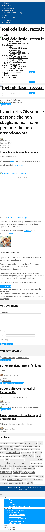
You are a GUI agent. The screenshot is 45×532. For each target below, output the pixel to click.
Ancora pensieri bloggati (18, 217)
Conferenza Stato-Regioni (29, 446)
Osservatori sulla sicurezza (29, 466)
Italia (38, 456)
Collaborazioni (10, 17)
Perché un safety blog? (13, 13)
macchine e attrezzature (17, 460)
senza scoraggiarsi (22, 476)
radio (13, 468)
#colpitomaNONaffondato (18, 48)
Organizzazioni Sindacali (10, 466)
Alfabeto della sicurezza (17, 62)
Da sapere (8, 10)
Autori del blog (10, 8)
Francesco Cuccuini (10, 140)
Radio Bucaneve (10, 75)
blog (40, 443)
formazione (13, 452)
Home (6, 3)
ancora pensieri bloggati (15, 443)
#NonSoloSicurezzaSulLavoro (20, 43)
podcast (40, 466)
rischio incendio (21, 468)
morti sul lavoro (34, 459)
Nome (3, 331)
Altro (6, 35)
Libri (10, 49)
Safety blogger (10, 15)
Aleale (12, 161)
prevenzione (5, 468)
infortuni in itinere (5, 456)
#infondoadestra (15, 51)
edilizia (20, 449)
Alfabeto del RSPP (15, 60)
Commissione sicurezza (9, 446)
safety (17, 472)
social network (14, 479)
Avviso (7, 22)
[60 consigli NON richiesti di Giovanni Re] (5, 380)
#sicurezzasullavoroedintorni (12, 383)
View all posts (5, 286)
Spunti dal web (10, 77)
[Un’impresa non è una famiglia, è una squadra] (19, 407)
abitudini (3, 443)
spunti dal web (28, 479)
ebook (10, 233)
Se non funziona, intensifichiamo (21, 365)
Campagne (8, 46)
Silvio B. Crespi (33, 476)
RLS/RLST (31, 468)
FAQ (6, 63)
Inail (33, 452)
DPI (15, 449)
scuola (14, 476)
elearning (26, 449)
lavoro (2, 460)
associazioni (30, 443)
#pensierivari (5, 104)
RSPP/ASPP (6, 472)
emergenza (34, 449)
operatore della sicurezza (15, 463)
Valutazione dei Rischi (17, 483)
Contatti (7, 20)
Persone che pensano (16, 68)
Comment (4, 312)
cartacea (27, 230)
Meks (29, 487)
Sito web (3, 339)
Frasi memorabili (15, 54)
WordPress (22, 490)
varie (30, 482)
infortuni (38, 452)
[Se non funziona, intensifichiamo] (14, 357)
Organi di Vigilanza (36, 463)
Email (3, 335)
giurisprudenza (26, 453)
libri (7, 459)
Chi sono (8, 5)
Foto (10, 47)
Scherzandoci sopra (16, 70)
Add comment (5, 145)
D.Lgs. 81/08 (6, 448)
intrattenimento (16, 456)
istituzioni (28, 456)
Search (32, 72)
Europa (3, 452)
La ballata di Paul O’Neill (17, 56)
